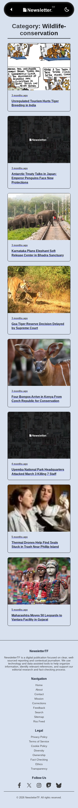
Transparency (39, 768)
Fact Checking (39, 759)
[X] (29, 786)
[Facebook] (19, 786)
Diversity (39, 750)
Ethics (39, 764)
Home (39, 685)
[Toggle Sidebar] (11, 9)
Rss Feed (39, 721)
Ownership (39, 755)
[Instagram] (39, 786)
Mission (39, 698)
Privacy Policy (39, 736)
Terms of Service (39, 741)
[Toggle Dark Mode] (66, 9)
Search (39, 712)
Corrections (39, 703)
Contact (39, 694)
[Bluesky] (58, 786)
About (39, 689)
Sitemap (39, 716)
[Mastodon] (48, 786)
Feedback (39, 707)
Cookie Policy (39, 745)
